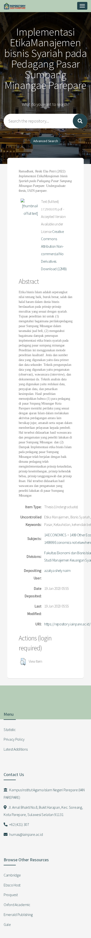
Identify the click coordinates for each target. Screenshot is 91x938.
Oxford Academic (17, 904)
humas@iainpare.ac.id (26, 834)
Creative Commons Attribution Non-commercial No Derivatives (52, 246)
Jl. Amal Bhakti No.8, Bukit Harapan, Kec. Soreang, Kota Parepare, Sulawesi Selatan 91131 (43, 811)
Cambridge (12, 875)
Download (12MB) (54, 269)
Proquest (11, 894)
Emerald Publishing (18, 914)
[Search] (80, 121)
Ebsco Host (12, 885)
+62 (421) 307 (19, 824)
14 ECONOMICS (55, 535)
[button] (23, 661)
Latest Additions (16, 749)
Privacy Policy (14, 739)
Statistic (10, 729)
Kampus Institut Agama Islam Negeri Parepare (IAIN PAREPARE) (44, 793)
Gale (7, 924)
